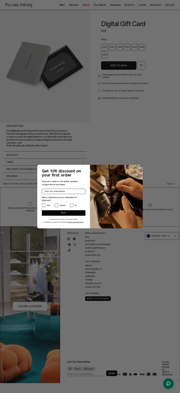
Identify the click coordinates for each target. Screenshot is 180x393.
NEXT (63, 213)
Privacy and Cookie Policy (75, 222)
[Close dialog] (139, 168)
